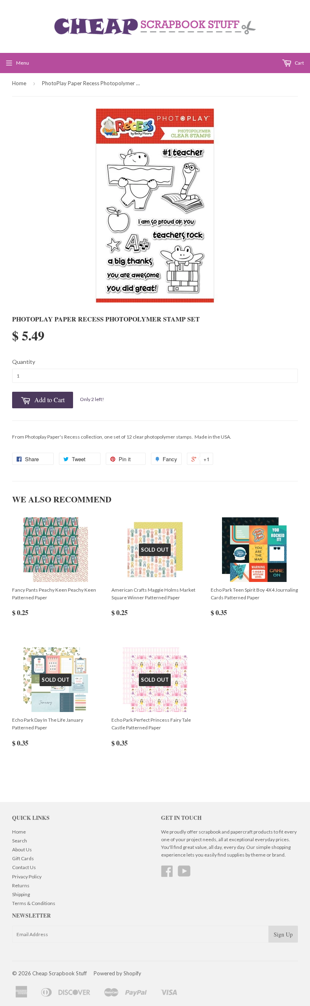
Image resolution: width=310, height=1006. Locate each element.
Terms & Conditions (33, 903)
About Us (22, 849)
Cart (299, 63)
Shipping (21, 894)
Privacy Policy (27, 877)
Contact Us (24, 867)
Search (19, 841)
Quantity (23, 361)
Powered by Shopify (117, 973)
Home (19, 83)
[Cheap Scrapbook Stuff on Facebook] (167, 874)
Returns (20, 885)
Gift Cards (23, 858)
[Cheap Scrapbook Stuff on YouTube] (184, 874)
